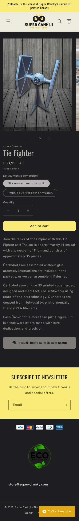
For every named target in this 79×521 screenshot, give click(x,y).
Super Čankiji (23, 507)
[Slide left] (30, 138)
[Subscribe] (65, 405)
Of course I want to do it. (26, 183)
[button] (8, 21)
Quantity (9, 202)
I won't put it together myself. (30, 193)
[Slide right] (49, 138)
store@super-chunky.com (28, 484)
